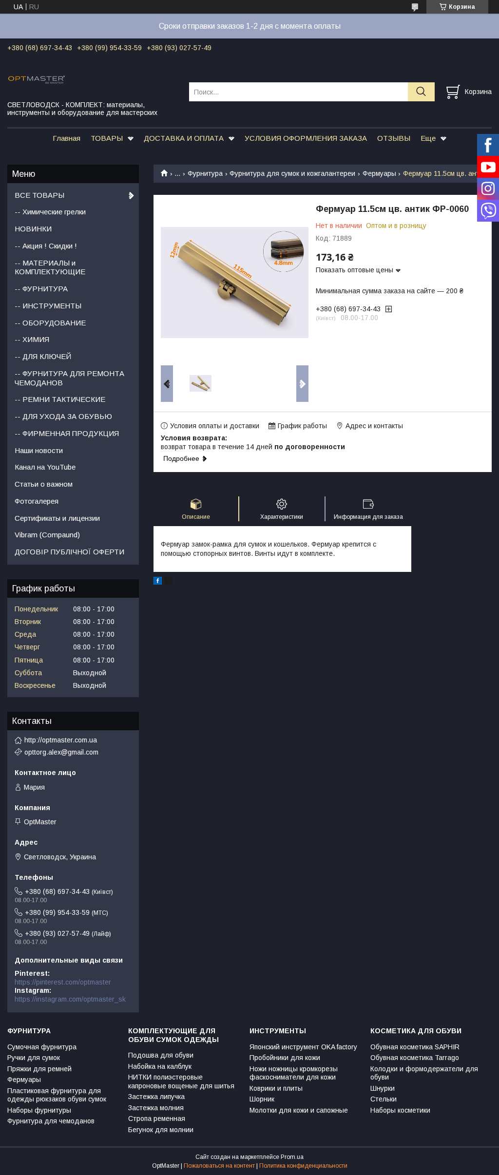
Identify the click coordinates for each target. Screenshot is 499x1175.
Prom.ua (292, 1157)
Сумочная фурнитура (42, 1047)
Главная (66, 138)
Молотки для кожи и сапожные (299, 1110)
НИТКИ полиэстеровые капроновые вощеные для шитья (181, 1081)
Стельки (383, 1099)
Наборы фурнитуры (39, 1110)
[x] (168, 582)
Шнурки (382, 1088)
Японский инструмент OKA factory (303, 1047)
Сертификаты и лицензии (57, 518)
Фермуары (379, 173)
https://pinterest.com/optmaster (63, 982)
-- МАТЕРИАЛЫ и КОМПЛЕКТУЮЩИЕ (50, 267)
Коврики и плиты (276, 1088)
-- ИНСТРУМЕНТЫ (48, 306)
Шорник (262, 1099)
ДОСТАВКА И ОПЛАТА (184, 138)
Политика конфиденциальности (303, 1165)
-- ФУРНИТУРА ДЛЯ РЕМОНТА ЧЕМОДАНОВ (69, 378)
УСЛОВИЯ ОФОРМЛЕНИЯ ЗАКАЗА (306, 138)
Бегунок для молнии (160, 1130)
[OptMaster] (92, 79)
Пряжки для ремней (39, 1069)
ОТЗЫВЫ (393, 138)
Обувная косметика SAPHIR (415, 1047)
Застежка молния (156, 1108)
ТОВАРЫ (107, 138)
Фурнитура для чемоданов (51, 1121)
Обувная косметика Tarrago (414, 1057)
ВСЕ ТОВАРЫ (39, 195)
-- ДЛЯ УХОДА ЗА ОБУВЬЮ (63, 416)
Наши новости (39, 450)
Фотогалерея (36, 501)
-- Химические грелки (50, 212)
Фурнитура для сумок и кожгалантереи (292, 173)
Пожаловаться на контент (219, 1165)
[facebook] (158, 582)
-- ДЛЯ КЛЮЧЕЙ (43, 356)
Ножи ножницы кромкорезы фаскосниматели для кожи (294, 1073)
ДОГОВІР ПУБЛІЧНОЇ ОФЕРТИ (69, 552)
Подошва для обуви (160, 1055)
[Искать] (421, 91)
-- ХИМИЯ (32, 339)
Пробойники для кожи (285, 1057)
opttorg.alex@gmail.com (61, 752)
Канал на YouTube (45, 467)
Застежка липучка (156, 1096)
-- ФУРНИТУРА (41, 288)
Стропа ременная (156, 1118)
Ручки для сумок (33, 1057)
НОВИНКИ (33, 229)
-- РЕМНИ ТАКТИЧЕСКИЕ (60, 399)
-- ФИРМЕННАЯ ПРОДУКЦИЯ (67, 433)
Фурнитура (205, 173)
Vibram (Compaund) (47, 535)
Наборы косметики (400, 1110)
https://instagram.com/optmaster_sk (70, 999)
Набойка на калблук (160, 1066)
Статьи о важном (44, 484)
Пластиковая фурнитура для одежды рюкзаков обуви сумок (56, 1095)
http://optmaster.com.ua (60, 740)
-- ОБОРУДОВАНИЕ (50, 323)
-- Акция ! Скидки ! (46, 246)
